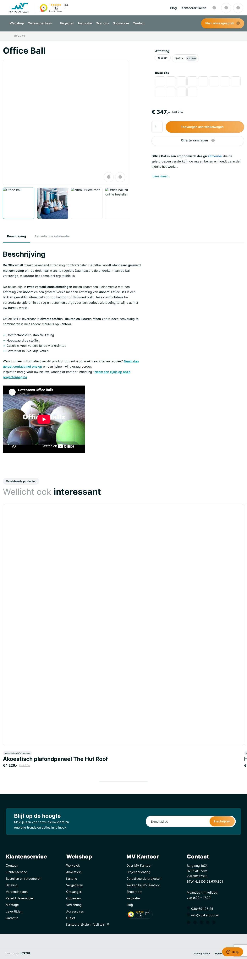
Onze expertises (40, 23)
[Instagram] (196, 923)
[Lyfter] (25, 953)
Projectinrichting (138, 872)
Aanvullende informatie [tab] (52, 236)
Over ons (102, 23)
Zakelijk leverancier (20, 898)
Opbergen (73, 898)
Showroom (121, 23)
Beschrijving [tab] (16, 236)
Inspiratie (85, 23)
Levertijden (14, 911)
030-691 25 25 (201, 909)
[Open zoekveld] (214, 8)
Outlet (70, 918)
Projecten (67, 23)
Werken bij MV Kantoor (143, 885)
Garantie (12, 918)
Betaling (12, 885)
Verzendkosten (17, 892)
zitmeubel (215, 156)
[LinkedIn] (202, 923)
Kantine (71, 878)
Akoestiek (73, 872)
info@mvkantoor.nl (204, 915)
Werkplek (73, 865)
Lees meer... (161, 176)
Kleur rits (162, 73)
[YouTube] (215, 923)
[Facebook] (189, 923)
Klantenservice (16, 872)
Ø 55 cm (162, 57)
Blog (173, 8)
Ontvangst (73, 892)
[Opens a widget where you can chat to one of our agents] (232, 952)
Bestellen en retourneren (23, 878)
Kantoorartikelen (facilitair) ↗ (87, 924)
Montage (12, 905)
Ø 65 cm (185, 58)
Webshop (17, 23)
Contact (139, 23)
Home (8, 36)
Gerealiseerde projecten (143, 878)
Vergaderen (74, 885)
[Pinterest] (208, 923)
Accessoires (75, 911)
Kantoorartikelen (193, 8)
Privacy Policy (202, 953)
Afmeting (162, 51)
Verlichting (74, 905)
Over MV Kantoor (139, 865)
